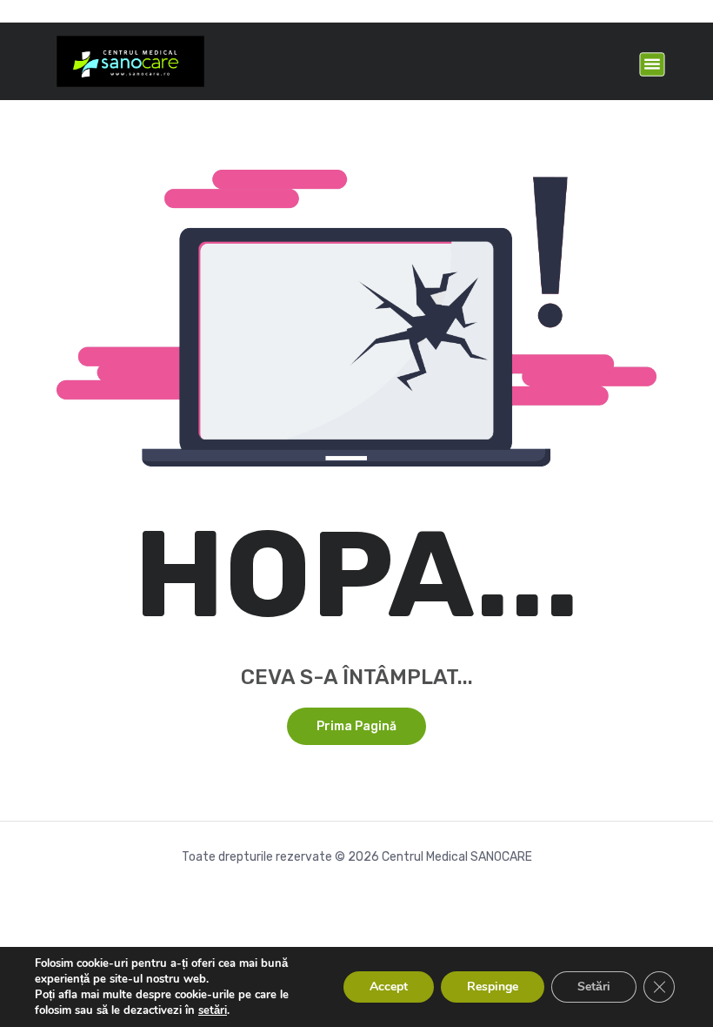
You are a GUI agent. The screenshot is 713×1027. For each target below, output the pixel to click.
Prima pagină (356, 726)
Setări (593, 986)
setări (212, 1010)
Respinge (492, 986)
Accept (389, 986)
